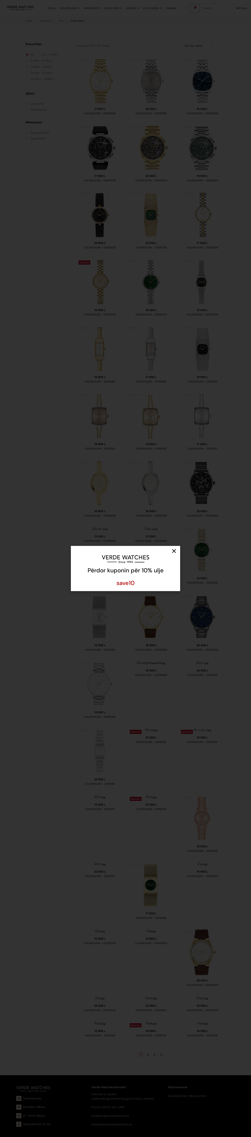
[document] (125, 568)
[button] (174, 551)
